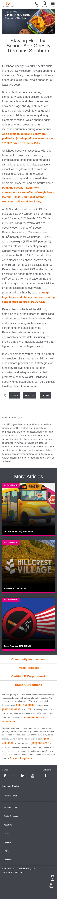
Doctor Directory (11, 816)
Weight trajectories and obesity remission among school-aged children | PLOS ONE (28, 297)
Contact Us (8, 860)
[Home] (10, 4)
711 (30, 709)
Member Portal (10, 807)
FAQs (6, 851)
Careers (7, 842)
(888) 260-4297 (11, 709)
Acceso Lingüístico (22, 758)
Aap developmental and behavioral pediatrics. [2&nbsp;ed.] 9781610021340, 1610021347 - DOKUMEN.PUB (28, 138)
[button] (44, 4)
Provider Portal (10, 796)
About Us (8, 825)
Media (6, 833)
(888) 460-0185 (25, 704)
